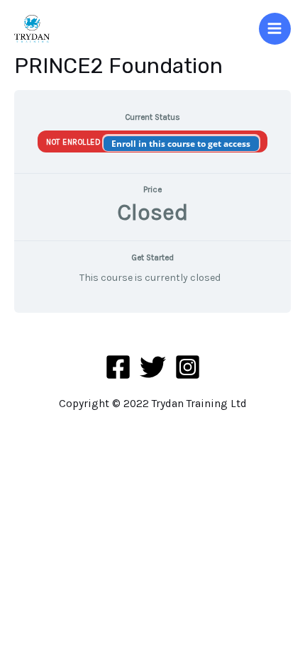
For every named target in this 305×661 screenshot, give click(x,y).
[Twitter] (153, 367)
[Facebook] (118, 367)
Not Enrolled (75, 142)
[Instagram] (187, 367)
